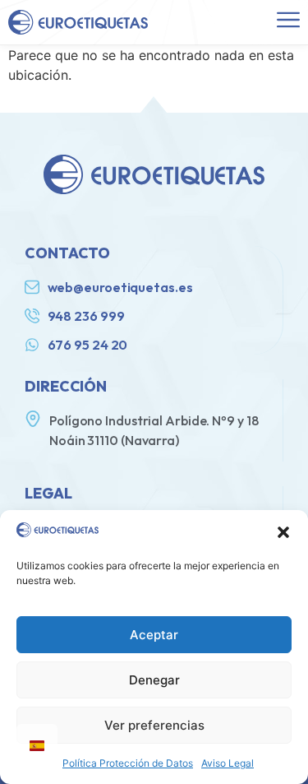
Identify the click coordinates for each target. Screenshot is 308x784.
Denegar (154, 680)
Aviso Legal (227, 763)
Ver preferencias (154, 725)
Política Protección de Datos (127, 763)
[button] (283, 532)
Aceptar (154, 635)
